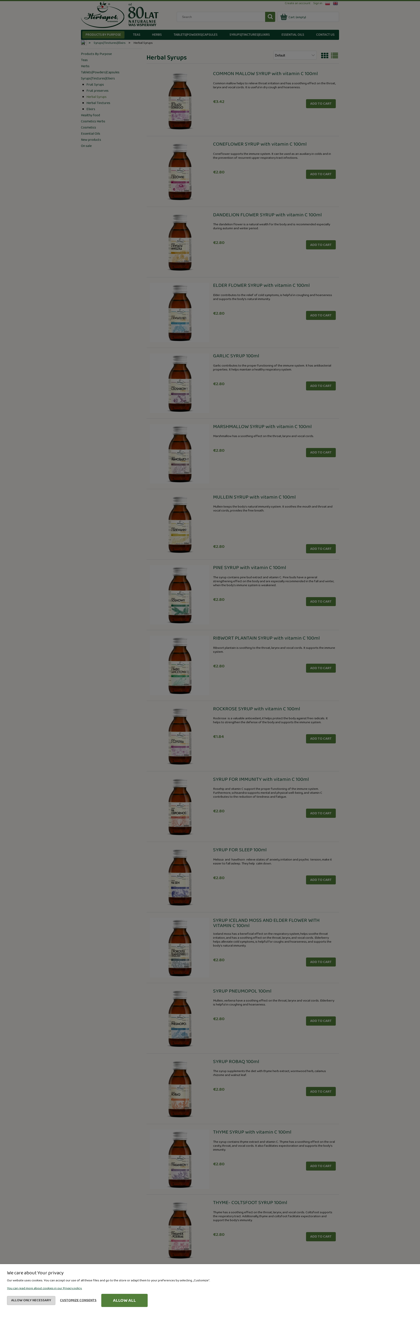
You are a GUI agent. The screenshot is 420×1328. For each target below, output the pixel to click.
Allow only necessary (31, 1300)
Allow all (124, 1300)
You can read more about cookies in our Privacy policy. (44, 1288)
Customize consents (78, 1300)
